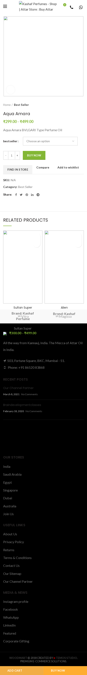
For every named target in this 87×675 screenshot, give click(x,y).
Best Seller (21, 104)
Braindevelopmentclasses (22, 405)
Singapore (10, 490)
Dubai (7, 498)
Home (7, 104)
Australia (9, 506)
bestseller (10, 141)
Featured (9, 633)
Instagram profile (15, 601)
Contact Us (11, 565)
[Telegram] (38, 194)
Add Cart (14, 670)
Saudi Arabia (12, 474)
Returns (8, 550)
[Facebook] (16, 194)
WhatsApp (11, 617)
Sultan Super (23, 307)
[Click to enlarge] (10, 90)
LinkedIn (9, 625)
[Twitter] (21, 194)
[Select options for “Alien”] (78, 243)
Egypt (7, 482)
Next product (82, 105)
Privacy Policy (13, 542)
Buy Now (58, 670)
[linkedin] (32, 194)
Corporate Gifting (16, 641)
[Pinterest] (27, 194)
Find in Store (17, 169)
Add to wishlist (68, 167)
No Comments (29, 394)
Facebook (10, 609)
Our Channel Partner (18, 388)
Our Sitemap (12, 573)
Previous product (73, 105)
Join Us (8, 514)
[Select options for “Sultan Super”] (36, 243)
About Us (10, 534)
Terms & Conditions (17, 558)
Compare (42, 167)
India (6, 466)
